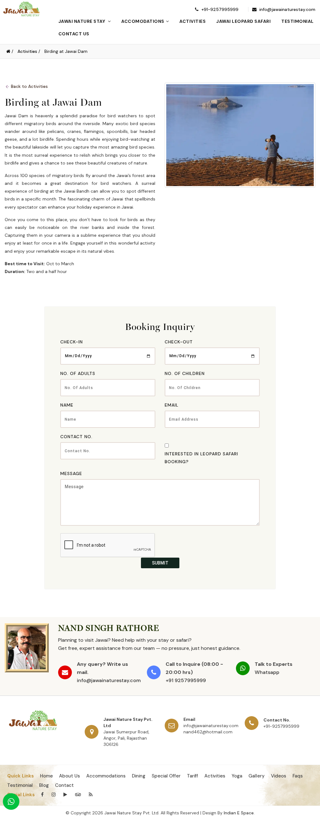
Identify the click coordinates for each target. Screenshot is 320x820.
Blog (44, 785)
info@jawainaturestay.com (286, 9)
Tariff (192, 776)
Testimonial (297, 21)
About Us (69, 776)
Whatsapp (267, 672)
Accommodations (106, 776)
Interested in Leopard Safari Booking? (201, 457)
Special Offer (166, 776)
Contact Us (73, 34)
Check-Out (179, 342)
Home (46, 776)
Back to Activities (29, 86)
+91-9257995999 (219, 9)
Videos (278, 776)
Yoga (237, 776)
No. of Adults (77, 373)
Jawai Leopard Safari (243, 21)
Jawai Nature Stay (82, 21)
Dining (138, 776)
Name (66, 405)
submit (160, 562)
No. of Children (185, 373)
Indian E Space (239, 813)
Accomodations (142, 21)
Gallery (256, 776)
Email (171, 405)
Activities (192, 21)
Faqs (297, 776)
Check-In (71, 342)
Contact (64, 785)
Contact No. (76, 436)
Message (71, 473)
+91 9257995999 (186, 680)
